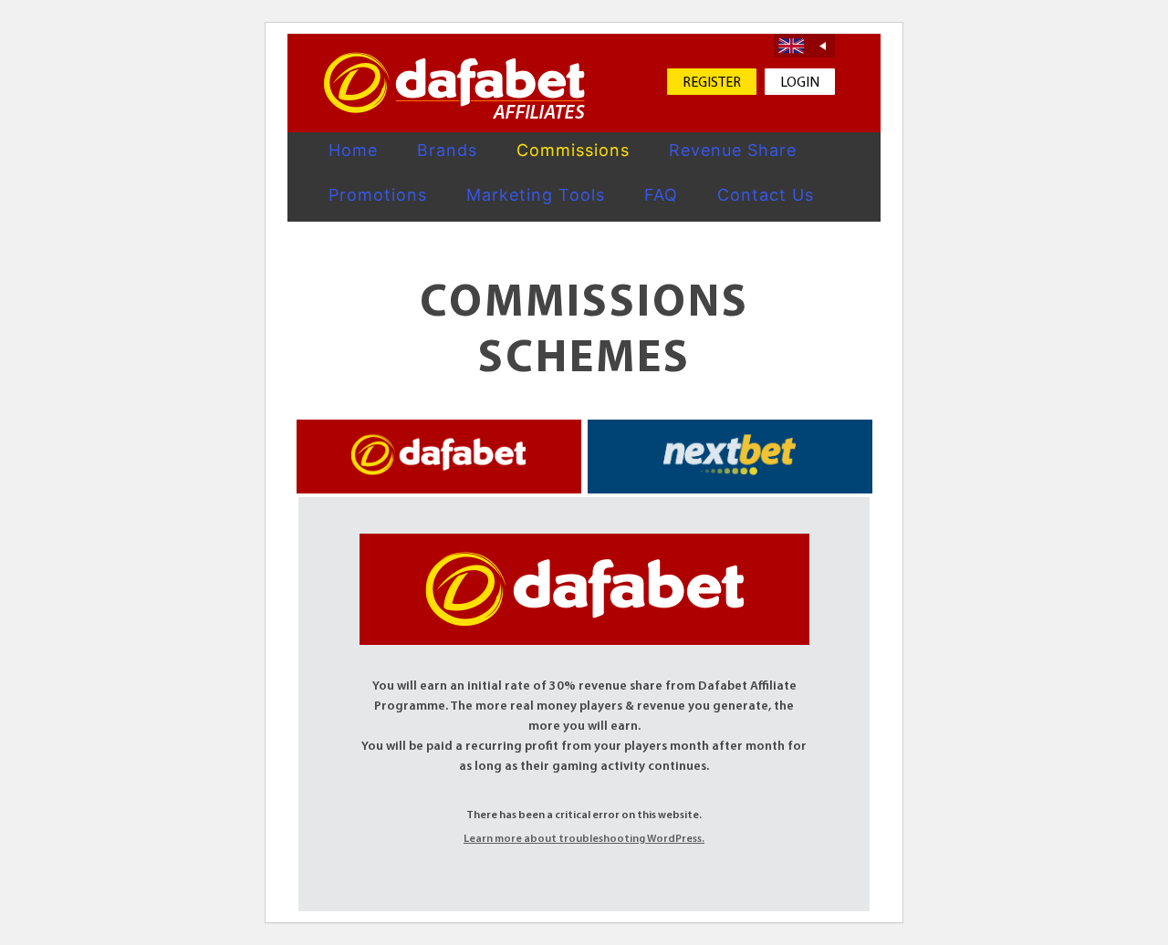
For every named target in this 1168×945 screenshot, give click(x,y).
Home (353, 150)
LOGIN (799, 83)
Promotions (377, 194)
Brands (447, 150)
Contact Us (765, 194)
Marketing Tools (535, 194)
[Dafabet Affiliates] (454, 85)
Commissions (573, 150)
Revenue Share (733, 150)
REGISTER (712, 83)
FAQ (661, 194)
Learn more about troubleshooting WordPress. (584, 839)
